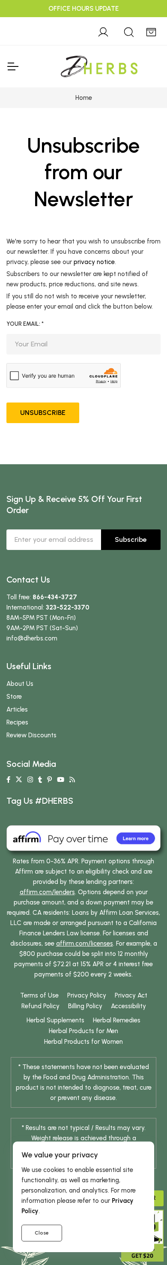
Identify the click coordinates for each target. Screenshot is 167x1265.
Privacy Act (131, 995)
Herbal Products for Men (83, 1031)
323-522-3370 (67, 607)
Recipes (17, 722)
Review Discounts (31, 735)
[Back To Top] (143, 24)
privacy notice (94, 262)
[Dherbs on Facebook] (8, 780)
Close (42, 1233)
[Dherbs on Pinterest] (49, 780)
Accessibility (128, 1006)
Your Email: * (25, 324)
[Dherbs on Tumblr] (40, 780)
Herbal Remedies (116, 1020)
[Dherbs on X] (18, 780)
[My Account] (103, 31)
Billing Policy (85, 1006)
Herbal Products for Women (83, 1042)
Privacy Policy (86, 995)
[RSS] (72, 780)
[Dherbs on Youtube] (60, 780)
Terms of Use (39, 995)
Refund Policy (40, 1006)
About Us (19, 684)
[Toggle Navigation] (12, 66)
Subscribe (131, 539)
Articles (17, 709)
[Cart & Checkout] (151, 31)
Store (14, 696)
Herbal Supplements (55, 1020)
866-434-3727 (55, 597)
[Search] (129, 31)
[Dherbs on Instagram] (30, 780)
